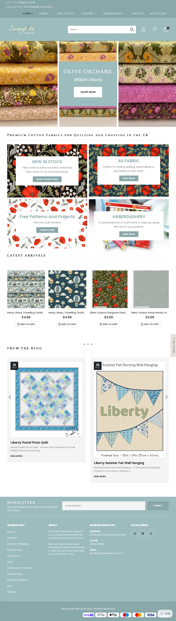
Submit (158, 505)
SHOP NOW (88, 92)
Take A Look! (47, 230)
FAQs (10, 562)
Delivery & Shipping (18, 543)
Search (131, 29)
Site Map (12, 592)
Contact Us (13, 556)
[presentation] (3, 85)
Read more (16, 456)
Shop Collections (47, 179)
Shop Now (129, 178)
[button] (84, 344)
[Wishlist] (155, 29)
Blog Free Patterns (17, 580)
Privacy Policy (14, 550)
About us (12, 537)
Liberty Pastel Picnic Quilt (29, 442)
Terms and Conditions (19, 568)
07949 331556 (97, 544)
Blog (9, 586)
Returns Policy (15, 574)
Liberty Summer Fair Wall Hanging (119, 463)
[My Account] (143, 29)
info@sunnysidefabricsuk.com (106, 553)
